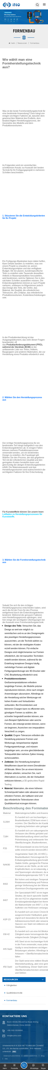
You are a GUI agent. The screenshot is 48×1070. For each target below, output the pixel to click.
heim (13, 43)
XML (6, 1059)
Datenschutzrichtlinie (12, 1056)
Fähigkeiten (11, 985)
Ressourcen (22, 43)
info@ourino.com (14, 1035)
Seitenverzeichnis (30, 1056)
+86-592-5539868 (15, 1030)
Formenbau (11, 1000)
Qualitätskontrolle (14, 992)
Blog (42, 1056)
